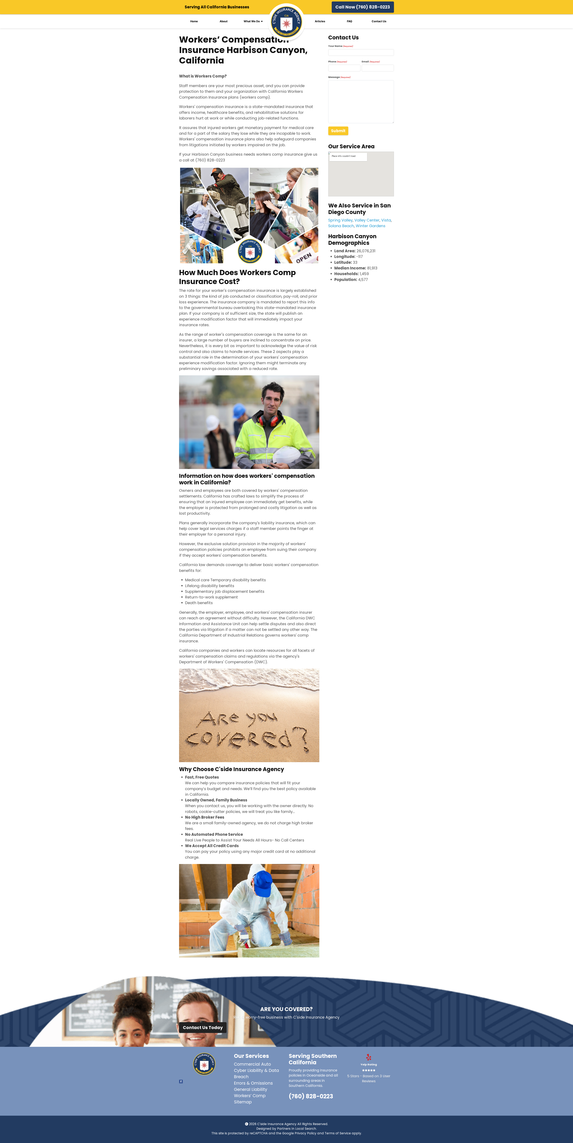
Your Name (340, 46)
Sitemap (243, 1102)
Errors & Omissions (253, 1083)
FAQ (349, 21)
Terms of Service (338, 1133)
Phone (337, 61)
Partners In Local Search (296, 1128)
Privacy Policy (305, 1133)
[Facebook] (181, 1081)
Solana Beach (341, 226)
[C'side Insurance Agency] (286, 22)
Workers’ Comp (250, 1096)
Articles (320, 21)
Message (339, 77)
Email (371, 61)
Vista (386, 220)
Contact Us (379, 21)
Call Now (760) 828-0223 (362, 7)
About (224, 21)
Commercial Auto (252, 1064)
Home (194, 21)
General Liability (250, 1089)
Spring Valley (340, 220)
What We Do (252, 21)
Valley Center (366, 220)
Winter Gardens (370, 226)
